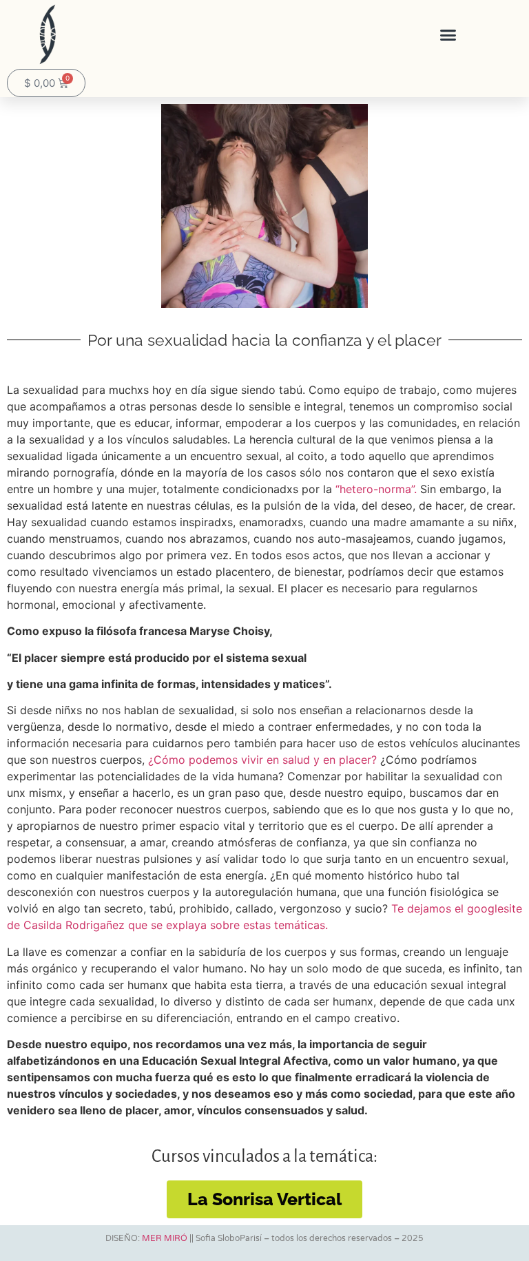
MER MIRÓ (164, 1238)
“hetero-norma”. (374, 489)
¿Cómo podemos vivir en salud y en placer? (261, 760)
